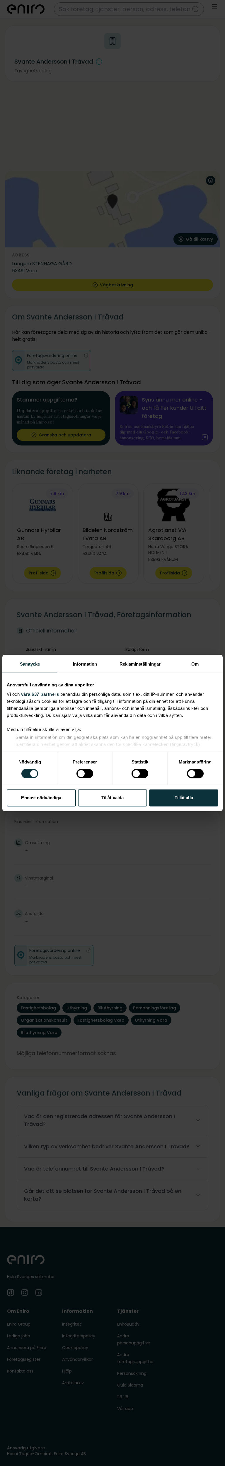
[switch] (84, 773)
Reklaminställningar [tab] (140, 663)
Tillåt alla (184, 797)
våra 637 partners (40, 694)
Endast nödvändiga (41, 797)
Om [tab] (195, 663)
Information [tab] (85, 663)
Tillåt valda (112, 797)
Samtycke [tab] (30, 663)
